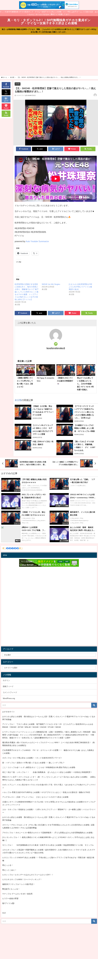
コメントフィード (10, 692)
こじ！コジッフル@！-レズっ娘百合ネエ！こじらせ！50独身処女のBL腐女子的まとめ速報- (39, 767)
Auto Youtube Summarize (37, 241)
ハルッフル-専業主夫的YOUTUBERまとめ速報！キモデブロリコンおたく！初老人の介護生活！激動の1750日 (46, 792)
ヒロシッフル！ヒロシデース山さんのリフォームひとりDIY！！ (27, 875)
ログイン (6, 680)
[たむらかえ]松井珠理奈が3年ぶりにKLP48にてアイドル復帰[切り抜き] (80, 286)
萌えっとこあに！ (9, 870)
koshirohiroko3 (56, 348)
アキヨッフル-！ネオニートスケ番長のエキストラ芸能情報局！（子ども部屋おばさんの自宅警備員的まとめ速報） (48, 832)
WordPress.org (9, 698)
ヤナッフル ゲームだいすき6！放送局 (17, 894)
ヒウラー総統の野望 (10, 898)
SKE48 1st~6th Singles (51, 284)
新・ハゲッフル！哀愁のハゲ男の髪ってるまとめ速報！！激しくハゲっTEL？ (33, 763)
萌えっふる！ (7, 865)
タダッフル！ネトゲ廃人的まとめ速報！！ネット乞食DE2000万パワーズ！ (32, 758)
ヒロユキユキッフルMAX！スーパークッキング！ (22, 879)
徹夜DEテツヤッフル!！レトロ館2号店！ (18, 884)
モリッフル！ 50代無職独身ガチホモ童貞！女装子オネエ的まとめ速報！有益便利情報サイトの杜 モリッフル (48, 845)
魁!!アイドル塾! (8, 903)
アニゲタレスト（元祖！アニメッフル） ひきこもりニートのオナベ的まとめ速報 (35, 797)
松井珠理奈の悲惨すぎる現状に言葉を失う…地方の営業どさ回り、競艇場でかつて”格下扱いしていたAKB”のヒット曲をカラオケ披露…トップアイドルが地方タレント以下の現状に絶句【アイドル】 (27, 291)
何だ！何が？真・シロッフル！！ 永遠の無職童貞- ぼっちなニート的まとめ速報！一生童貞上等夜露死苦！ (47, 772)
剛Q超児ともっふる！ (11, 889)
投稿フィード (8, 686)
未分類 (17, 84)
